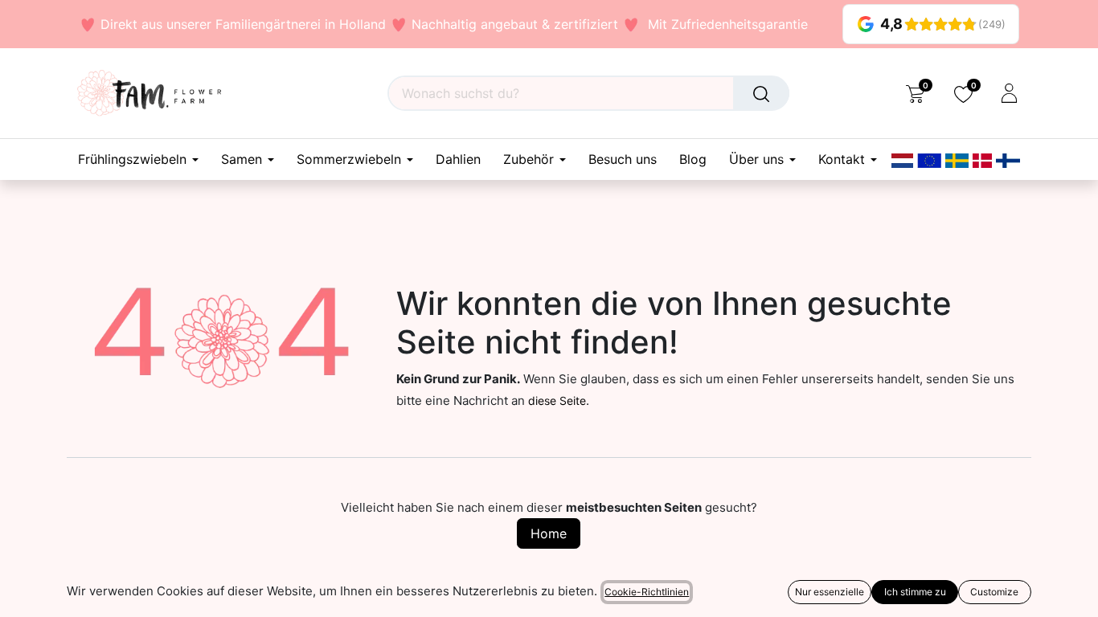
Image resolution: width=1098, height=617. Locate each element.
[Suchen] (761, 93)
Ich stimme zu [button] (915, 592)
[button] (22, 593)
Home (549, 533)
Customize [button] (994, 592)
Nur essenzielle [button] (829, 592)
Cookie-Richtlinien (646, 592)
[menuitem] (458, 159)
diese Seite (557, 400)
